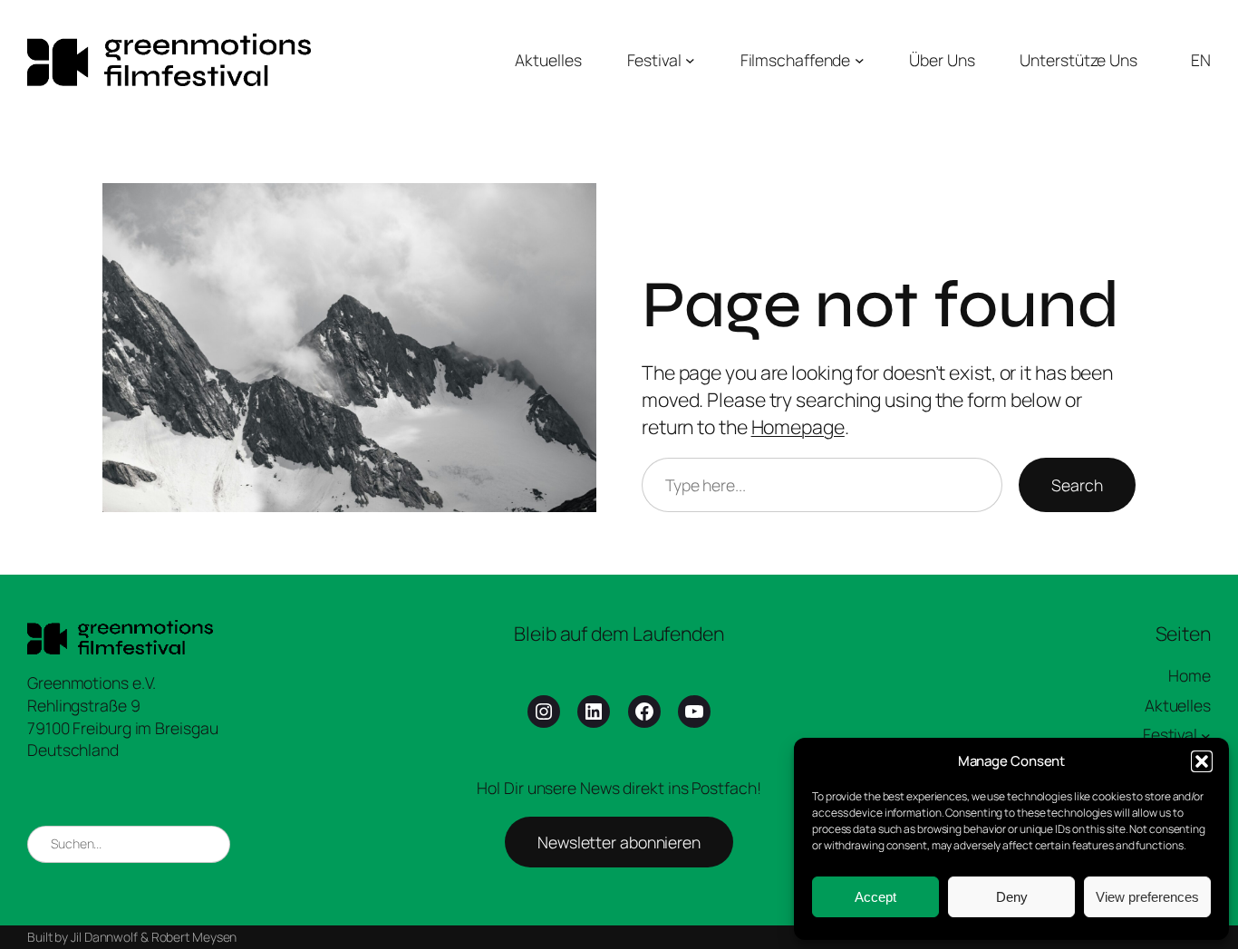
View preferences (1147, 897)
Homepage (798, 426)
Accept (875, 897)
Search (1076, 485)
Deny (1012, 897)
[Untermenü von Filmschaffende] (860, 60)
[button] (1202, 761)
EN (1201, 60)
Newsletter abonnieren (619, 842)
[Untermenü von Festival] (690, 60)
